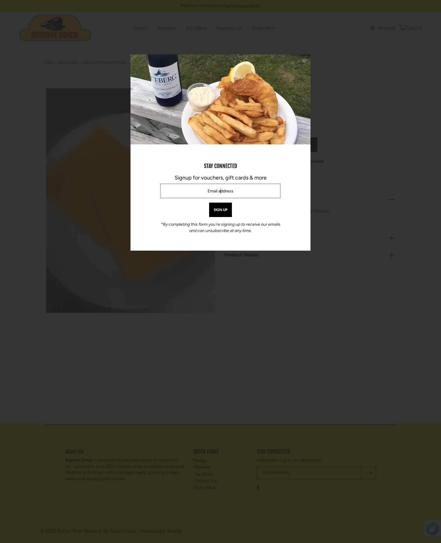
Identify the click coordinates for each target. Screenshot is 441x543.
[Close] (303, 61)
